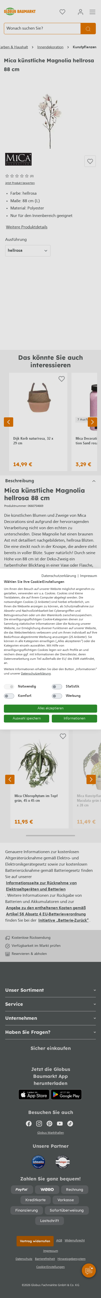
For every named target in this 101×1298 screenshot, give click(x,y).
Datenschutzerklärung (58, 575)
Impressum (88, 575)
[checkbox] (9, 686)
